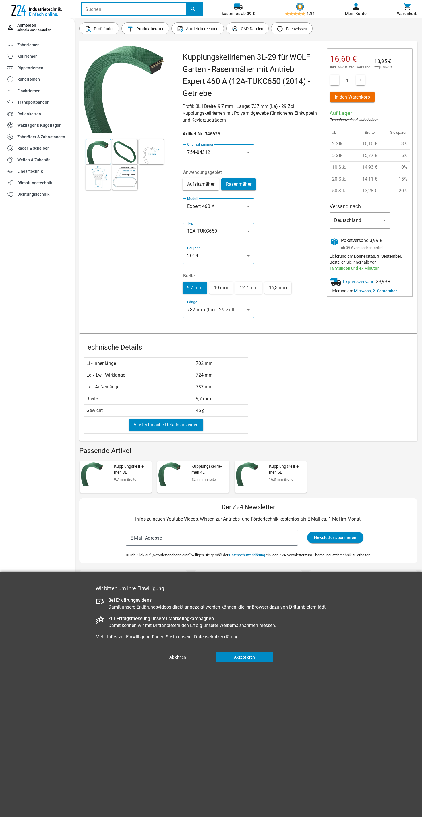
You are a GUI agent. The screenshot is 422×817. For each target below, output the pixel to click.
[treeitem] (42, 56)
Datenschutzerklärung (247, 555)
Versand (363, 67)
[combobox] (218, 152)
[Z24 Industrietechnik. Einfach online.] (37, 9)
